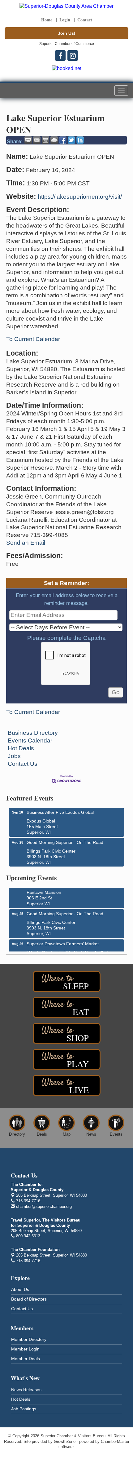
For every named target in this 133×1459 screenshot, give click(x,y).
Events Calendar (30, 740)
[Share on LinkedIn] (80, 140)
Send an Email (25, 542)
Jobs (14, 756)
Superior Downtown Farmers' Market (63, 940)
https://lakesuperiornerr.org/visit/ (80, 196)
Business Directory (33, 733)
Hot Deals (21, 748)
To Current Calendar (33, 339)
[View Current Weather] (54, 140)
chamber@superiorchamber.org (43, 1206)
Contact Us (22, 764)
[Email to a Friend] (37, 140)
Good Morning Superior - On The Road (65, 842)
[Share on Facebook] (62, 140)
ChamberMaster (115, 1441)
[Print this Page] (28, 140)
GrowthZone (64, 1441)
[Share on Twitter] (71, 140)
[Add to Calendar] (45, 140)
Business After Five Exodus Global (60, 812)
